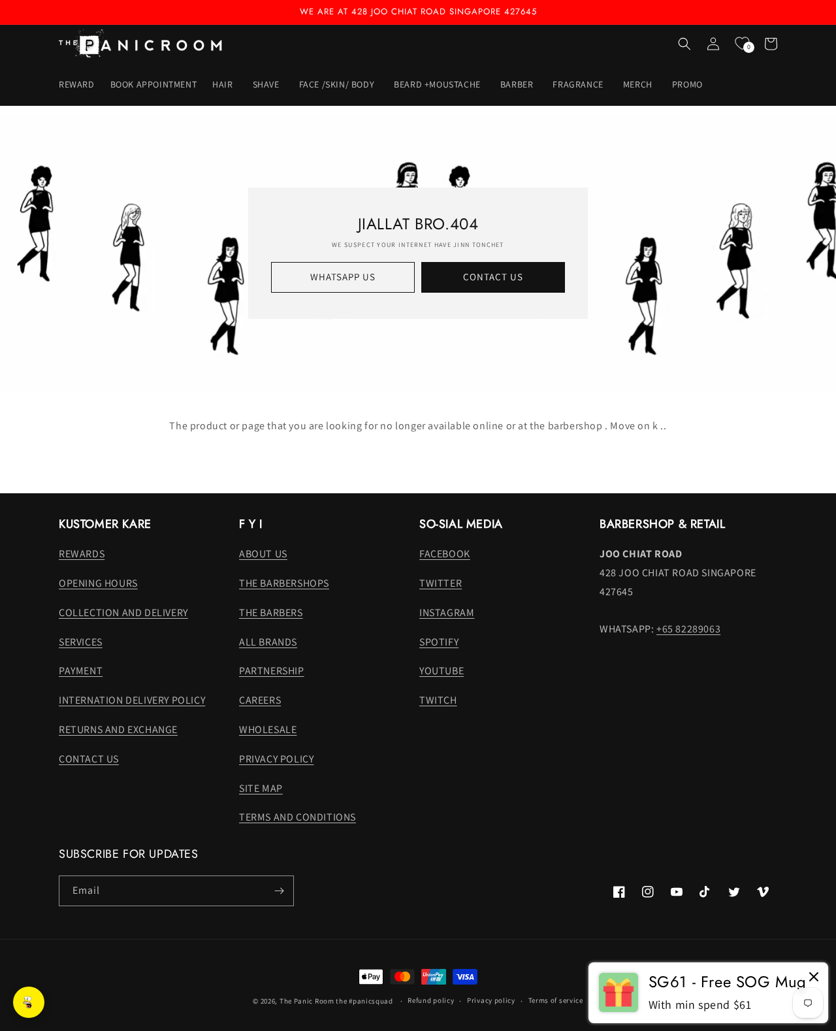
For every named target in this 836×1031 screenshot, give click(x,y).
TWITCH (438, 700)
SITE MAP (261, 788)
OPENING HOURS (98, 583)
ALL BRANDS (268, 642)
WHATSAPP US (343, 276)
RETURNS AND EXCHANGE (118, 729)
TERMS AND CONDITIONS (297, 817)
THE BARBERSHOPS (284, 583)
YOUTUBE (441, 671)
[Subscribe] (279, 891)
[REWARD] (28, 1002)
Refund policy (431, 1000)
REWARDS (81, 554)
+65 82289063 (688, 629)
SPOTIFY (438, 642)
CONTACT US (493, 276)
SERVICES (81, 642)
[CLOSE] (813, 977)
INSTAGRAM (446, 612)
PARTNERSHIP (271, 671)
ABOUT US (263, 554)
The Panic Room (307, 1001)
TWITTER (440, 583)
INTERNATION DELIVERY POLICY (132, 700)
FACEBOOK (444, 554)
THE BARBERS (271, 612)
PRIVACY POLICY (276, 759)
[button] (224, 83)
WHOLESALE (268, 729)
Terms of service (555, 1000)
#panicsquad (371, 1001)
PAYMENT (81, 671)
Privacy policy (491, 1000)
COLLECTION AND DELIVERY (123, 612)
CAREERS (260, 700)
